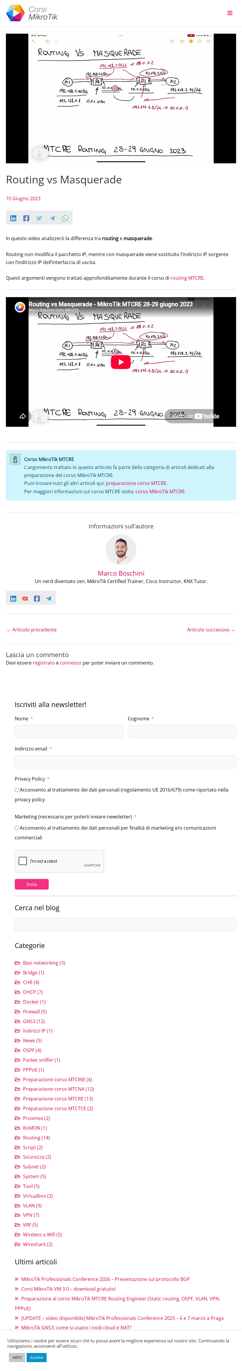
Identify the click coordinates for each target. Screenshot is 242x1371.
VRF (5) (30, 1224)
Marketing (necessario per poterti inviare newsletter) (73, 816)
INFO (17, 1357)
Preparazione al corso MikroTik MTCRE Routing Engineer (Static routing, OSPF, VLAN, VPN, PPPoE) (117, 1303)
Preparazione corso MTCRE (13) (58, 1098)
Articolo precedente (31, 629)
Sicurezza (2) (37, 1156)
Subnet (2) (34, 1166)
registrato (44, 662)
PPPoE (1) (33, 1069)
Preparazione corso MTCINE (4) (57, 1079)
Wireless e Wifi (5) (42, 1234)
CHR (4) (31, 982)
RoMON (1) (35, 1127)
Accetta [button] (36, 1357)
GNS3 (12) (34, 1021)
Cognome (138, 718)
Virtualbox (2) (38, 1195)
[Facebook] (26, 217)
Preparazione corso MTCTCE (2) (58, 1108)
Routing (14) (36, 1137)
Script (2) (33, 1147)
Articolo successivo (211, 629)
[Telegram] (52, 217)
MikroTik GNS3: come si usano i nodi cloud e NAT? (76, 1327)
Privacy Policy (30, 778)
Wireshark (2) (38, 1244)
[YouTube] (25, 598)
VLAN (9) (32, 1205)
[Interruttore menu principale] (229, 13)
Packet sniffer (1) (41, 1059)
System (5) (34, 1176)
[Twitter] (39, 217)
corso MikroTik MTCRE (160, 491)
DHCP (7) (33, 992)
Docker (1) (34, 1001)
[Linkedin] (13, 217)
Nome (21, 718)
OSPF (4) (32, 1050)
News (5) (32, 1040)
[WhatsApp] (65, 217)
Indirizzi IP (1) (38, 1030)
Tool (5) (31, 1186)
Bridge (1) (33, 972)
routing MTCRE (187, 277)
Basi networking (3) (44, 962)
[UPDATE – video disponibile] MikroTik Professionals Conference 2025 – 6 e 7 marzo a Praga (122, 1318)
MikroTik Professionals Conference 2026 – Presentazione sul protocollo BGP (105, 1279)
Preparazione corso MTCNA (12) (58, 1088)
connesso (70, 662)
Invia (32, 884)
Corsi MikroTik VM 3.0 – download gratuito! (68, 1288)
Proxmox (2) (36, 1118)
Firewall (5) (35, 1011)
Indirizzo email (31, 748)
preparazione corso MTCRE (136, 483)
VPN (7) (31, 1215)
